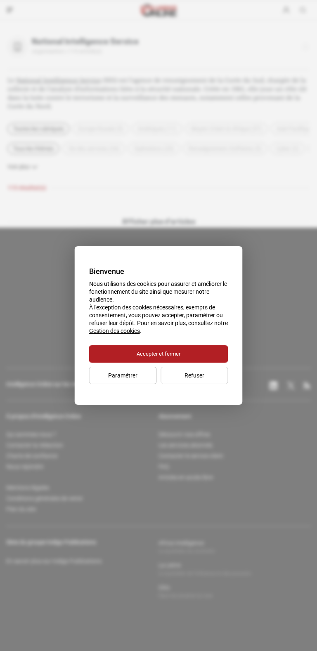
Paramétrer (122, 375)
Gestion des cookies (114, 331)
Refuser (194, 375)
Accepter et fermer (158, 354)
